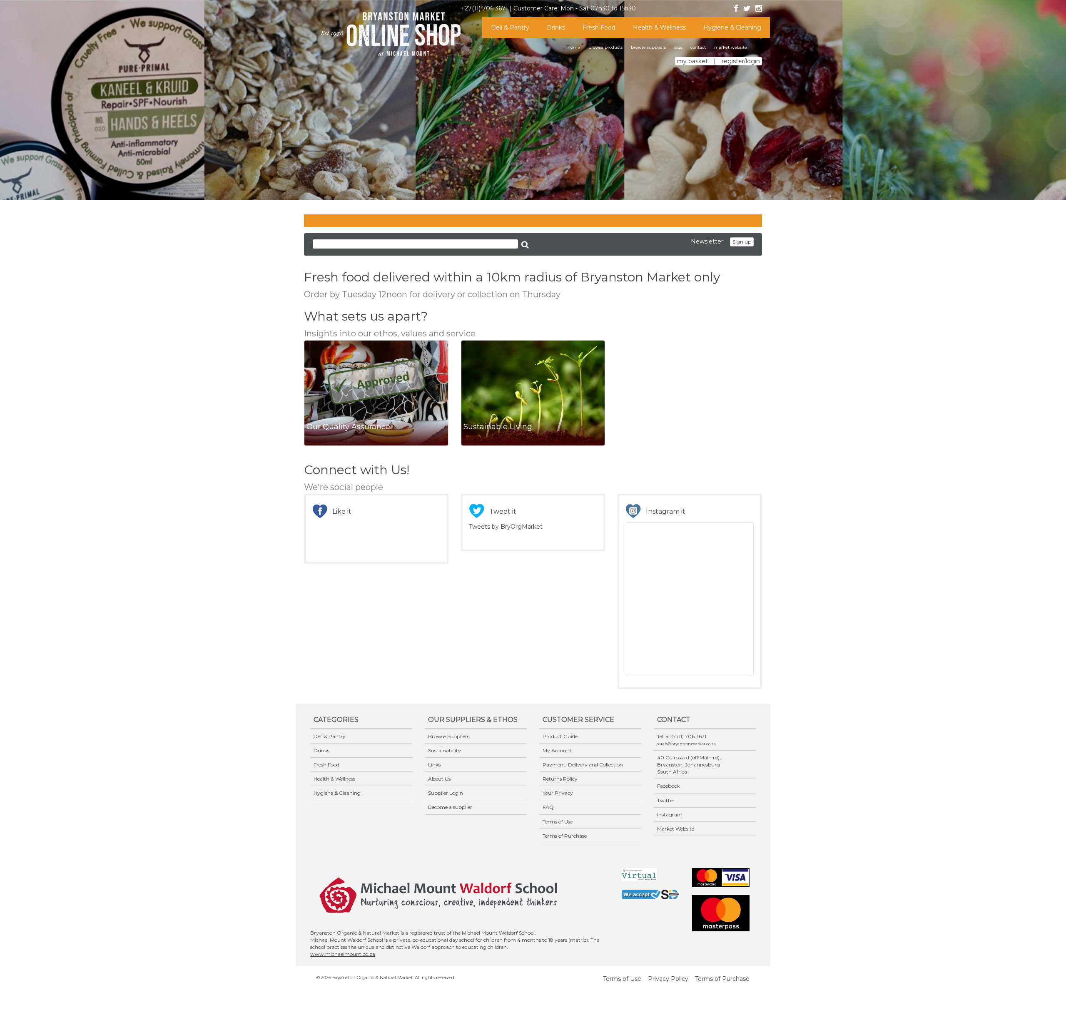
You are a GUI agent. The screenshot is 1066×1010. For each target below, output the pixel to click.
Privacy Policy (668, 979)
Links (434, 764)
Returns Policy (560, 779)
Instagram (669, 814)
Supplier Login (445, 793)
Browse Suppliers (448, 736)
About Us (439, 779)
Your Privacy (558, 793)
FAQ (548, 807)
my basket (692, 61)
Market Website (675, 829)
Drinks (556, 27)
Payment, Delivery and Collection (583, 764)
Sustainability (444, 750)
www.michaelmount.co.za (342, 954)
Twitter (666, 800)
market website (730, 47)
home (574, 47)
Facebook (668, 786)
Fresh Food (599, 27)
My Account (557, 750)
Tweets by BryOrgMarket (506, 526)
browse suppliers (648, 47)
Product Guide (560, 736)
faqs (678, 47)
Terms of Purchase (565, 836)
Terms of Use (558, 821)
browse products (605, 47)
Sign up (741, 242)
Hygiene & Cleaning (732, 27)
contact (698, 47)
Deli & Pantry (510, 27)
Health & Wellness (659, 27)
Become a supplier (450, 807)
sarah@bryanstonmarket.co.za (686, 743)
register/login (741, 61)
